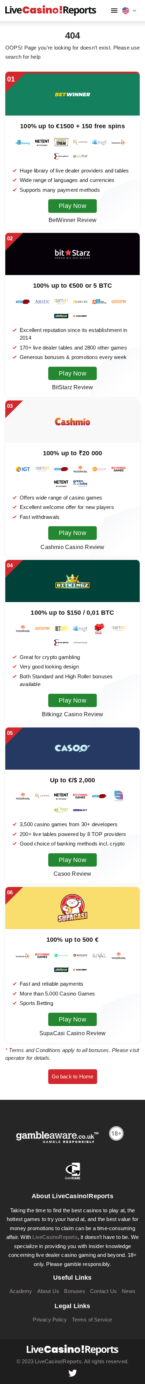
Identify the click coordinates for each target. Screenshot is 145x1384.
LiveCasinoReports (54, 1237)
